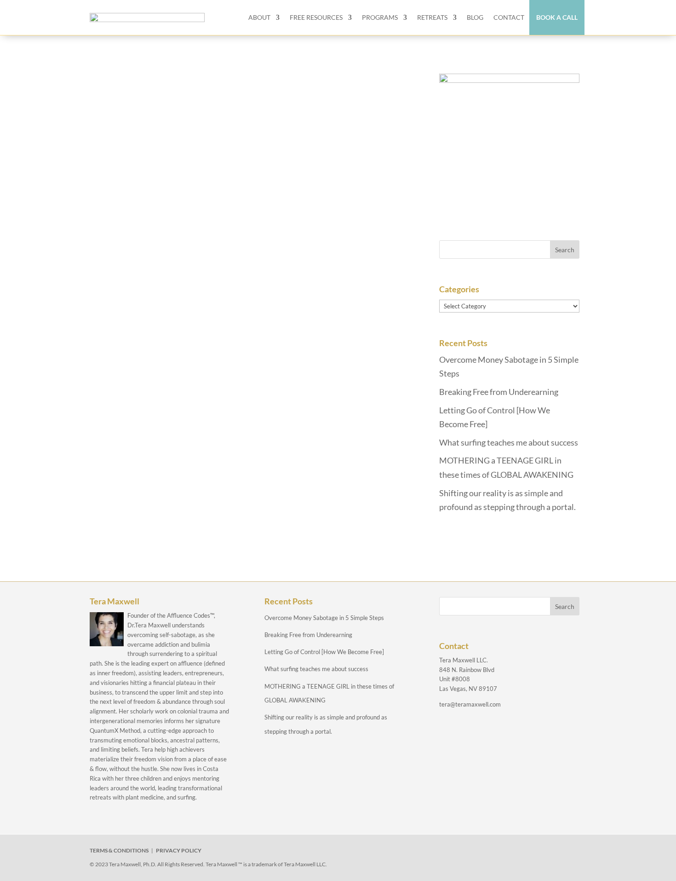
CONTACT (508, 17)
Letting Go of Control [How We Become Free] (324, 651)
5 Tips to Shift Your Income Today (187, 208)
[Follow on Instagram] (495, 852)
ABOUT (259, 17)
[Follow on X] (474, 852)
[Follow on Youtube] (516, 852)
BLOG (475, 17)
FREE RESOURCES (316, 17)
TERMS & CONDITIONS (119, 850)
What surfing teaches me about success (508, 442)
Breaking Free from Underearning (498, 392)
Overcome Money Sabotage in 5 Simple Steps (324, 617)
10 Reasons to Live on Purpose (180, 88)
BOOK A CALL (557, 17)
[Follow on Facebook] (453, 852)
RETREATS (432, 17)
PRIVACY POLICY (178, 850)
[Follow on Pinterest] (537, 852)
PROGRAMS (380, 17)
